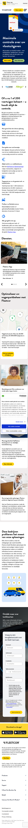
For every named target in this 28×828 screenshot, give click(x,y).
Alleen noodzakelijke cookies (14, 431)
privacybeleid (9, 707)
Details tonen (19, 421)
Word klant (6, 758)
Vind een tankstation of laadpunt (8, 354)
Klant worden (18, 10)
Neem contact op (16, 712)
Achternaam (9, 653)
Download (25, 3)
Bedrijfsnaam (9, 677)
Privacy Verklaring (6, 817)
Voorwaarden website (7, 811)
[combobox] (8, 672)
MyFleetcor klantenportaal (15, 166)
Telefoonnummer (10, 669)
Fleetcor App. (12, 232)
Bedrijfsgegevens (6, 808)
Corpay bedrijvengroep (11, 703)
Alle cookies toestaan (14, 426)
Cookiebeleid (5, 814)
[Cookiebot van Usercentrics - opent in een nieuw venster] (19, 396)
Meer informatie (19, 60)
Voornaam (8, 645)
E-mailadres (8, 661)
